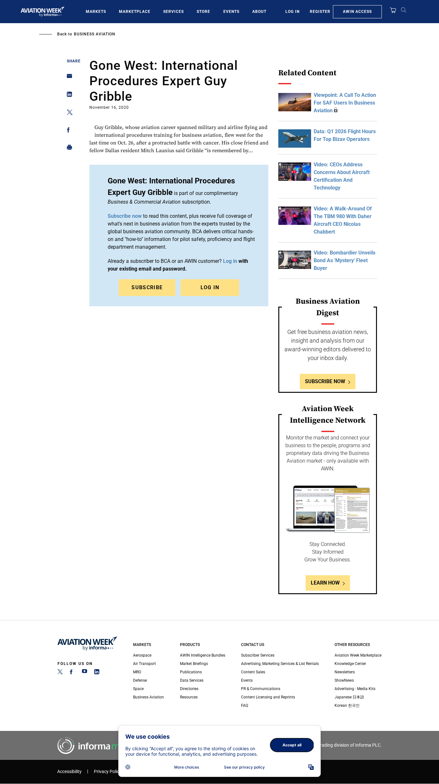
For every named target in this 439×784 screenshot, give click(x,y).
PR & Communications (260, 689)
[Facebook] (72, 673)
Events (231, 11)
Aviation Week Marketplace (358, 655)
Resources (189, 697)
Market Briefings (194, 663)
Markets (96, 11)
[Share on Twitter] (67, 113)
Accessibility (69, 771)
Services (173, 11)
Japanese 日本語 (349, 697)
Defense (140, 680)
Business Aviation (94, 34)
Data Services (191, 680)
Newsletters (345, 672)
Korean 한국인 (347, 705)
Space (138, 689)
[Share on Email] (67, 78)
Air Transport (144, 663)
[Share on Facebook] (67, 131)
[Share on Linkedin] (67, 96)
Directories (189, 689)
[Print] (67, 149)
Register (320, 11)
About (259, 11)
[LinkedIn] (96, 673)
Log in (209, 287)
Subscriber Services (257, 655)
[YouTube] (84, 673)
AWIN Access (357, 11)
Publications (191, 672)
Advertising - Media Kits (355, 689)
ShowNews (344, 680)
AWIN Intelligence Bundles (202, 655)
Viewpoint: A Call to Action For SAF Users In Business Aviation (345, 103)
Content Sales (253, 672)
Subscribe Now (325, 381)
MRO (137, 672)
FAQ (244, 705)
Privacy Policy (107, 771)
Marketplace (134, 11)
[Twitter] (60, 673)
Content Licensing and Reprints (268, 697)
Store (203, 11)
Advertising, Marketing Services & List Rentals (280, 663)
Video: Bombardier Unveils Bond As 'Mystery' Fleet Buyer (344, 260)
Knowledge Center (350, 663)
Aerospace (142, 655)
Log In (292, 11)
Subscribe (147, 287)
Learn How (325, 583)
